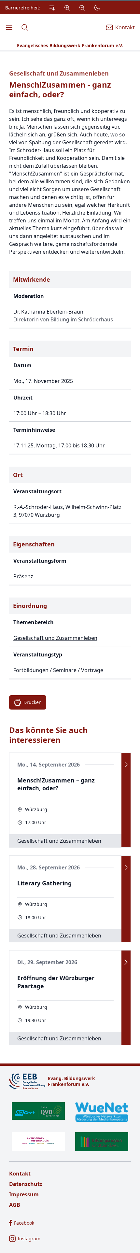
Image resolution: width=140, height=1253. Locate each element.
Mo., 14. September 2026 (48, 764)
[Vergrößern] (67, 7)
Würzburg (36, 809)
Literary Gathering (44, 883)
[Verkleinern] (82, 7)
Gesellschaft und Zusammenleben (59, 73)
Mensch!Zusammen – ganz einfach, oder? (56, 784)
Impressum (24, 1194)
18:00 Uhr (35, 917)
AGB (14, 1204)
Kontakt (20, 1173)
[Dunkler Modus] (97, 7)
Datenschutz (25, 1184)
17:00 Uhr (35, 822)
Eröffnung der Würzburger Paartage (55, 982)
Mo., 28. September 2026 (48, 867)
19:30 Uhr (35, 1020)
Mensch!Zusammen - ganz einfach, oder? (60, 89)
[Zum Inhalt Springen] (52, 7)
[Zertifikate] (70, 1127)
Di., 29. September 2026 (47, 962)
